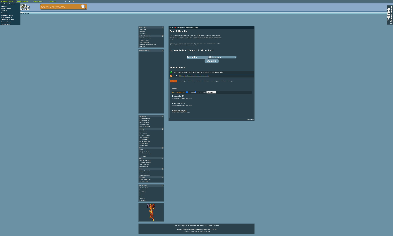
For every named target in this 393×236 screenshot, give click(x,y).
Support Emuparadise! (145, 179)
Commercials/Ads (143, 166)
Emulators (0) (182, 81)
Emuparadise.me (195, 231)
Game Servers (143, 131)
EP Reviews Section (144, 135)
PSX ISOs (191, 92)
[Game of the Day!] (389, 15)
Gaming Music (208, 225)
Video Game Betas (6, 17)
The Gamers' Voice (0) (227, 81)
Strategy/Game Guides (145, 171)
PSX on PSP (180, 112)
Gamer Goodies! (37, 1)
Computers (4, 13)
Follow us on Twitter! (144, 126)
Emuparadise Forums (144, 118)
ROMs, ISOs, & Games (145, 38)
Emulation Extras (6, 22)
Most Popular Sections (7, 4)
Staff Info (141, 196)
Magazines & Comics (144, 175)
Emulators (200, 225)
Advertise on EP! (143, 187)
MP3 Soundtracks (143, 149)
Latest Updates (143, 33)
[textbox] (63, 7)
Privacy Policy (143, 189)
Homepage (142, 31)
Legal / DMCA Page (212, 229)
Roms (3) (173, 81)
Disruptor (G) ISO (178, 103)
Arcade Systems (6, 8)
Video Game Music (144, 42)
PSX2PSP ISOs (201, 92)
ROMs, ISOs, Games (7, 1)
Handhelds (4, 10)
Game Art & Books (144, 173)
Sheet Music (142, 156)
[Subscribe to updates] (73, 1)
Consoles (4, 6)
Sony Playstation (181, 98)
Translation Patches (7, 15)
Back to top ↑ (250, 119)
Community (52, 1)
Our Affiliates (142, 192)
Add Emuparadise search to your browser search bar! (194, 76)
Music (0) (206, 81)
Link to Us (142, 194)
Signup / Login (142, 29)
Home (175, 225)
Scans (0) (198, 81)
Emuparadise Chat (144, 120)
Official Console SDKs (7, 20)
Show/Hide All (211, 92)
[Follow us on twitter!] (69, 1)
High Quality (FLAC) (144, 152)
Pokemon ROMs (143, 145)
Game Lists (142, 46)
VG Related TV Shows (145, 162)
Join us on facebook (144, 124)
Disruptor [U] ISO (178, 96)
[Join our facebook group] (65, 1)
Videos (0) (190, 81)
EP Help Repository (144, 181)
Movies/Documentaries (145, 160)
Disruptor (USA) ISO (179, 111)
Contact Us (142, 198)
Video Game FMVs (144, 164)
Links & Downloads (144, 122)
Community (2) (215, 81)
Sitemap (180, 225)
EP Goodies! (142, 200)
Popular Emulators (22, 1)
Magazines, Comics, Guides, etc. (147, 44)
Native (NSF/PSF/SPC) (145, 154)
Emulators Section (144, 40)
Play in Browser (5, 24)
